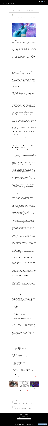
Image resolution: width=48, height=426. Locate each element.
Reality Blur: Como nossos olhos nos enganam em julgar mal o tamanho (13, 388)
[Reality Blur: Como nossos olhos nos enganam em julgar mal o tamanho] (13, 384)
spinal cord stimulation (20, 10)
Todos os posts (10, 10)
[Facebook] (40, 1)
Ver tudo (38, 380)
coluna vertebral (14, 10)
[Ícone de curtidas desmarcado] (13, 404)
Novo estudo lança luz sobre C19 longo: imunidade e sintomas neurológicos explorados (24, 388)
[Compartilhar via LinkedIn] (15, 374)
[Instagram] (39, 1)
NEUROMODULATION (26, 10)
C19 (29, 10)
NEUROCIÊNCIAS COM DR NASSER (8, 3)
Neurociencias (32, 10)
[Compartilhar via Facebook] (12, 374)
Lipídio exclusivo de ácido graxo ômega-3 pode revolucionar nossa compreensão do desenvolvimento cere (34, 388)
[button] (38, 10)
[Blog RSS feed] (27, 422)
